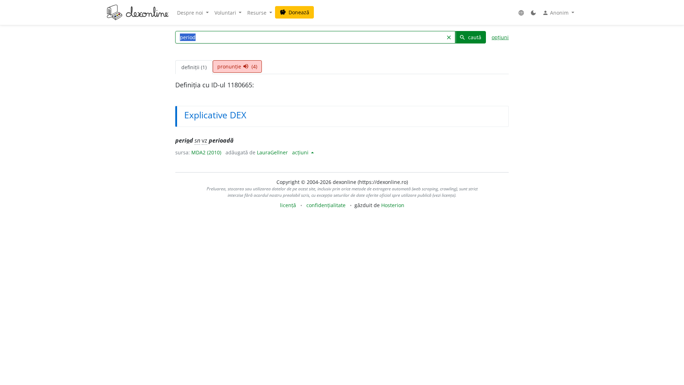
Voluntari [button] (226, 12)
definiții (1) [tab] (194, 67)
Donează (294, 12)
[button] (521, 12)
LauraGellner (272, 152)
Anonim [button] (556, 12)
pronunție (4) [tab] (237, 66)
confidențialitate (326, 205)
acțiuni (301, 152)
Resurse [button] (257, 12)
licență (288, 205)
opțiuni (500, 37)
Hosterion (392, 205)
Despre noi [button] (190, 12)
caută (470, 37)
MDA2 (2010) (206, 152)
